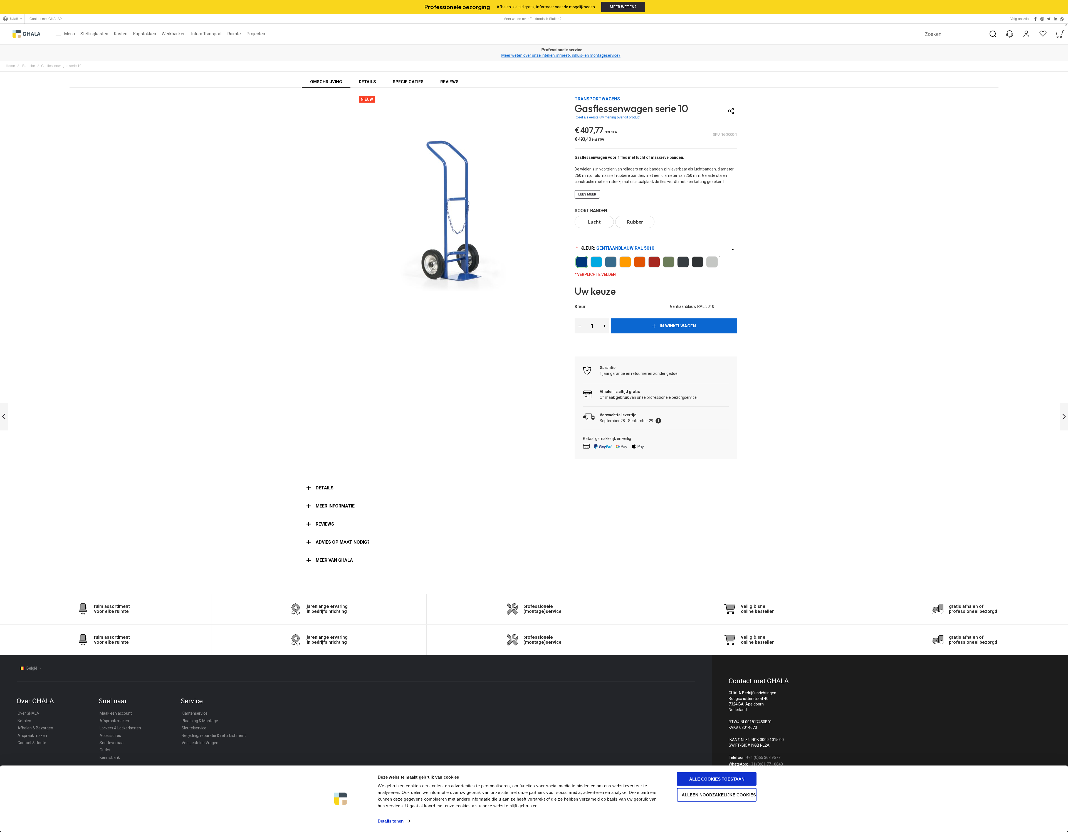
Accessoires (110, 735)
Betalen (24, 721)
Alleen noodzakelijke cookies (719, 794)
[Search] (993, 34)
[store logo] (26, 34)
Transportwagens (597, 98)
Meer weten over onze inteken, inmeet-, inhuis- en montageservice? (534, 55)
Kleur (616, 248)
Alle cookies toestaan (717, 779)
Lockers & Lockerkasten (120, 728)
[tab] (534, 488)
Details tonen (391, 821)
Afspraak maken (32, 735)
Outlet (105, 750)
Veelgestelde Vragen (200, 743)
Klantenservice (194, 713)
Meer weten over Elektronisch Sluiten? (532, 19)
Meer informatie (335, 506)
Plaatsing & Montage (200, 721)
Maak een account (116, 713)
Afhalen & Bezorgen (35, 728)
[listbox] (656, 222)
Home (10, 66)
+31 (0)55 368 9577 (763, 757)
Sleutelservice (194, 728)
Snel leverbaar (112, 743)
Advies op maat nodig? (343, 542)
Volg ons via (1019, 19)
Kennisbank (110, 757)
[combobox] (959, 34)
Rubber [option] (635, 222)
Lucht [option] (594, 222)
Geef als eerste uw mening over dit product (608, 117)
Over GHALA (28, 713)
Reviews (325, 524)
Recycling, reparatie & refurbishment (214, 735)
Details (324, 488)
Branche (28, 66)
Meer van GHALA (334, 560)
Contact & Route (32, 743)
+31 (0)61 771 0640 (766, 764)
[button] (579, 325)
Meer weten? (623, 7)
